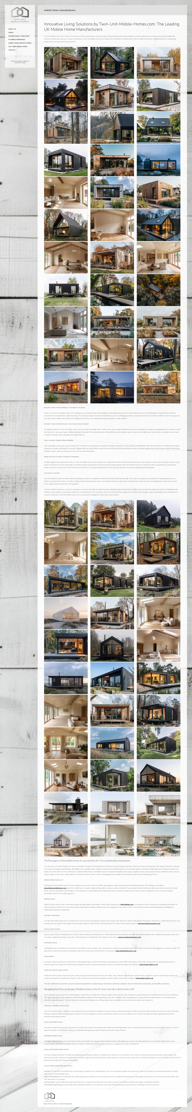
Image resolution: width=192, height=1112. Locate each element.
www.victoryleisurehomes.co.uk (129, 937)
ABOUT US (12, 29)
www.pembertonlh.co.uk (144, 978)
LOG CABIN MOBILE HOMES (17, 47)
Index (45, 1104)
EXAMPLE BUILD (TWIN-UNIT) (19, 36)
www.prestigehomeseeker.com (149, 923)
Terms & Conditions (65, 1104)
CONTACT (12, 50)
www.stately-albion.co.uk (149, 964)
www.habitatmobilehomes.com (55, 888)
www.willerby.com (126, 904)
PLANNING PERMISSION (16, 40)
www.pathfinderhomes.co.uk (125, 951)
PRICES (11, 33)
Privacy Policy (53, 1104)
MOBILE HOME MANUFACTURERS (20, 43)
